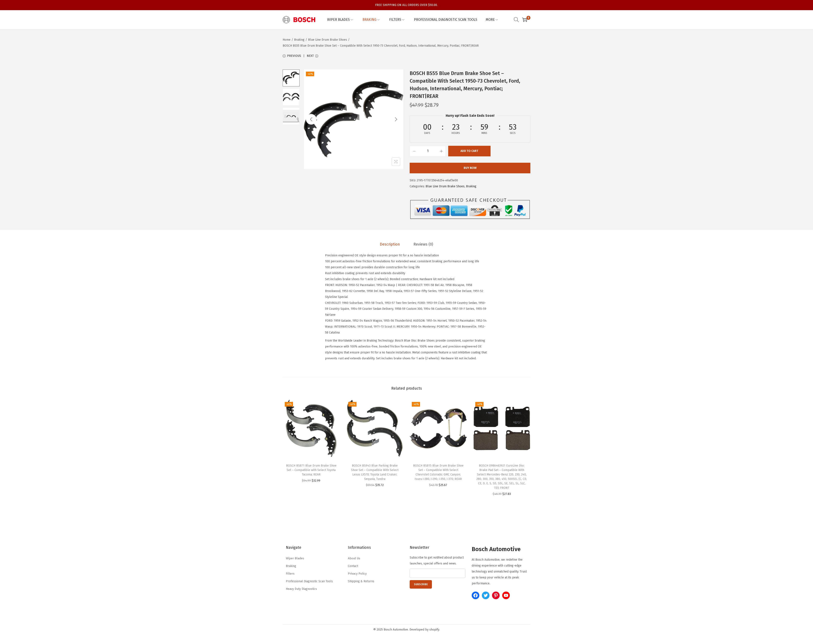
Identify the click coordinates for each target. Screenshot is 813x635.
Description (390, 244)
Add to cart (469, 151)
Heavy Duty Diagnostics (301, 589)
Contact (353, 566)
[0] (524, 19)
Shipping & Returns (361, 581)
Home (286, 40)
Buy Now (470, 168)
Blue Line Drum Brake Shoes (327, 40)
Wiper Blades (295, 558)
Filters (290, 573)
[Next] (396, 119)
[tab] (390, 244)
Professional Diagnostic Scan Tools (309, 581)
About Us (354, 558)
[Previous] (311, 119)
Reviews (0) (423, 244)
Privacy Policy (357, 573)
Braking (299, 40)
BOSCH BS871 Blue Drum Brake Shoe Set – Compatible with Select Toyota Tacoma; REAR (311, 470)
